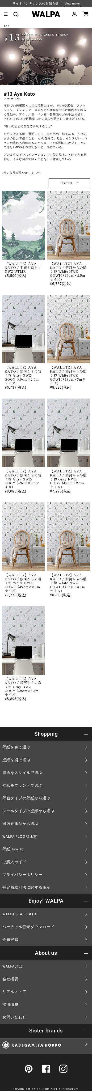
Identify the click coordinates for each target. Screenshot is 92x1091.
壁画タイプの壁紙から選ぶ (26, 798)
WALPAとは (12, 966)
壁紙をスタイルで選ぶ (22, 772)
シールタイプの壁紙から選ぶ (28, 811)
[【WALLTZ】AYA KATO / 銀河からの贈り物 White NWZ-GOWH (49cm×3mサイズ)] (68, 329)
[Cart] (85, 14)
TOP (6, 26)
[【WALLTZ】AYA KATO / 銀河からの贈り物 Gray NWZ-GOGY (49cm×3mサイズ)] (23, 433)
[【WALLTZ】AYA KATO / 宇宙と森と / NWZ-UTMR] (23, 225)
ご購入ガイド (14, 862)
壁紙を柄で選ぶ (16, 760)
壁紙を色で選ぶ (16, 747)
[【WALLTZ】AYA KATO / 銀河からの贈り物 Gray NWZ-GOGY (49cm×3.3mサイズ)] (23, 640)
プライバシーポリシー (22, 874)
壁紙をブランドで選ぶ (22, 785)
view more (72, 3)
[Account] (74, 14)
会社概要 (10, 979)
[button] (15, 14)
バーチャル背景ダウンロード (28, 927)
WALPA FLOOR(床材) (20, 836)
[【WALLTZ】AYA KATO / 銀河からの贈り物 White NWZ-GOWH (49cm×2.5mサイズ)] (68, 225)
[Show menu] (7, 14)
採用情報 (10, 1004)
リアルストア (14, 991)
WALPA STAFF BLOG (20, 914)
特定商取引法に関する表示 (26, 887)
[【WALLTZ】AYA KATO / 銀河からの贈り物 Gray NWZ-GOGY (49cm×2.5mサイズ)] (23, 329)
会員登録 (10, 939)
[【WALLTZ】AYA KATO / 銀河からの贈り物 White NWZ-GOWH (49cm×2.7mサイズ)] (23, 536)
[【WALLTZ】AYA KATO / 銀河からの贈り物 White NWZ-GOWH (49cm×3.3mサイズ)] (68, 536)
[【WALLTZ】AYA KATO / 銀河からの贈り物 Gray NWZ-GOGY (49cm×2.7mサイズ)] (68, 433)
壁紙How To (13, 849)
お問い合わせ (14, 1017)
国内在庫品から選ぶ (20, 823)
